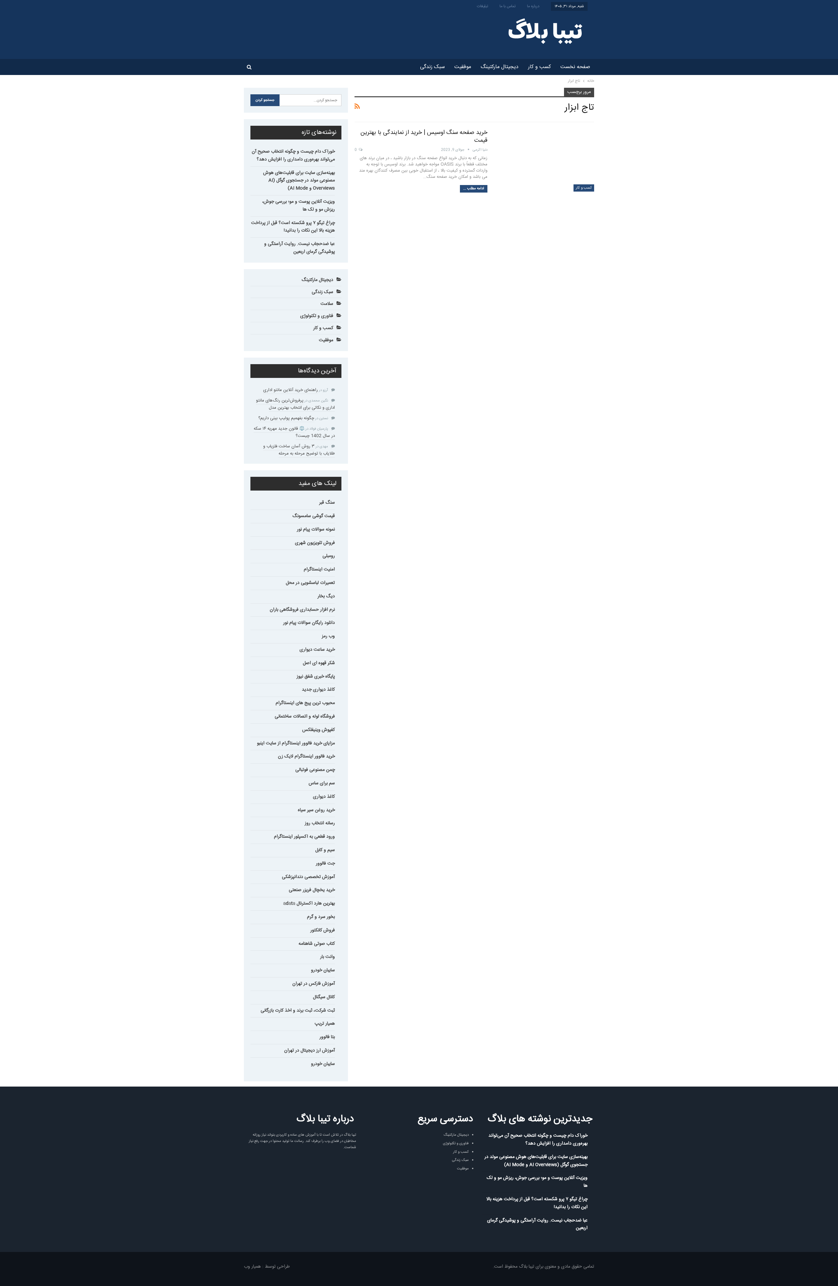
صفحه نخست (575, 67)
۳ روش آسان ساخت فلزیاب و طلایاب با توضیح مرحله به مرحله (299, 450)
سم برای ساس (322, 783)
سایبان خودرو (323, 970)
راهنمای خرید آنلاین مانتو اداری (290, 390)
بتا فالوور (327, 1037)
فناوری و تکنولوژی (316, 316)
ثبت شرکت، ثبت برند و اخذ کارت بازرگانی (298, 1011)
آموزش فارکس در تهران (313, 984)
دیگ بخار (326, 596)
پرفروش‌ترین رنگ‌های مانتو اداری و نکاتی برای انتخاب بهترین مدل (295, 404)
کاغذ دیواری (324, 797)
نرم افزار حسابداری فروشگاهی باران (302, 610)
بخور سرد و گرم (321, 917)
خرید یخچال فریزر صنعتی (312, 890)
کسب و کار (539, 67)
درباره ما (533, 6)
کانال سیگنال (324, 997)
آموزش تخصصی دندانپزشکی (308, 877)
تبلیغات (482, 6)
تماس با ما (508, 6)
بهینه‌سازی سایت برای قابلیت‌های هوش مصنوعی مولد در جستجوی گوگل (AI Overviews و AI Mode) (299, 181)
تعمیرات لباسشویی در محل (310, 583)
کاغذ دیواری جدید (318, 690)
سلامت (326, 304)
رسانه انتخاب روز (320, 823)
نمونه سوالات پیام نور (316, 529)
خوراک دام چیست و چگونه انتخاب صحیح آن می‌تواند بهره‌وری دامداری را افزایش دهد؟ (293, 155)
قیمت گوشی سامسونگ (313, 516)
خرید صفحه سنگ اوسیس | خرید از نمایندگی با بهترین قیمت (423, 136)
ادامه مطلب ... (473, 189)
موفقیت (462, 67)
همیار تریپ (325, 1024)
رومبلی (328, 556)
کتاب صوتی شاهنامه (317, 944)
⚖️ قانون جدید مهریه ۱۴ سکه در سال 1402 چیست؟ (294, 432)
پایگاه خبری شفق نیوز (316, 676)
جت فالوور (325, 863)
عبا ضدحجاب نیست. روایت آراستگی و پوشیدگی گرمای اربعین (299, 248)
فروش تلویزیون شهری (315, 543)
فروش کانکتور (322, 930)
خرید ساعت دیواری (317, 650)
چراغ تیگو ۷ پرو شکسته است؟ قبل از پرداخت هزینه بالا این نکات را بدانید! (293, 227)
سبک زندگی (432, 67)
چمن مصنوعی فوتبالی (315, 770)
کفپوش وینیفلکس (318, 730)
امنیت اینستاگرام (319, 569)
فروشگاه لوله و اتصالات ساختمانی (305, 716)
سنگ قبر (327, 503)
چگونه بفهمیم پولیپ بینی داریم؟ (286, 418)
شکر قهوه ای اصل (319, 663)
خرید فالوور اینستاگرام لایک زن (306, 756)
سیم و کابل (325, 850)
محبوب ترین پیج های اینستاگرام (305, 703)
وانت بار (327, 957)
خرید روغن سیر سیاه (316, 810)
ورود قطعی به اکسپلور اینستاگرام (304, 837)
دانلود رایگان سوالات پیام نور (309, 623)
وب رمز (328, 636)
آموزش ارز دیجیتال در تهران (309, 1050)
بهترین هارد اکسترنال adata (309, 903)
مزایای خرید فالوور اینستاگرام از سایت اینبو (296, 743)
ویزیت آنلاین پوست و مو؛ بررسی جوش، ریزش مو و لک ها (298, 206)
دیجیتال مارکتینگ (500, 67)
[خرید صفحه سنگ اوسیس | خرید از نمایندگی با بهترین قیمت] (545, 160)
